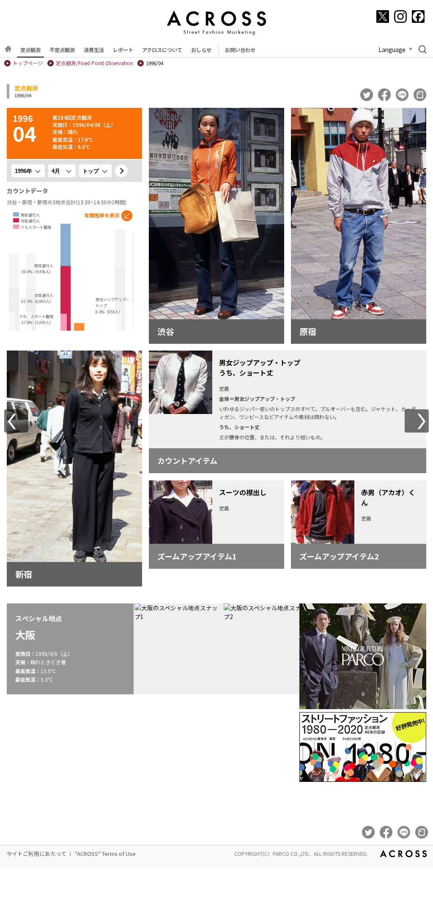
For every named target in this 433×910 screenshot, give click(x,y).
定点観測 (30, 50)
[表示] (121, 170)
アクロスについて (162, 50)
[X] (382, 16)
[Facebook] (418, 16)
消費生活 (94, 50)
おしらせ (201, 50)
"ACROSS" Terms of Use (105, 854)
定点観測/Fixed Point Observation (94, 63)
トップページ (28, 63)
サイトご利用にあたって (36, 854)
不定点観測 (62, 50)
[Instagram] (400, 16)
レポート (123, 50)
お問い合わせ (240, 50)
